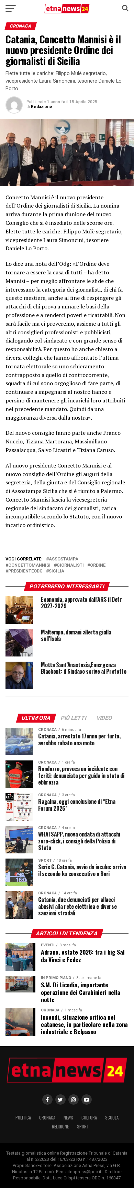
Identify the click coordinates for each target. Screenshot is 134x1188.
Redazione (41, 106)
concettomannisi (29, 565)
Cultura (89, 1117)
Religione (60, 1126)
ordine (97, 565)
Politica (23, 1117)
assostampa (63, 559)
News (68, 1117)
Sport (83, 1126)
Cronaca (47, 1117)
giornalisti (70, 565)
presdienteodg (25, 571)
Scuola (112, 1117)
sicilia (56, 571)
